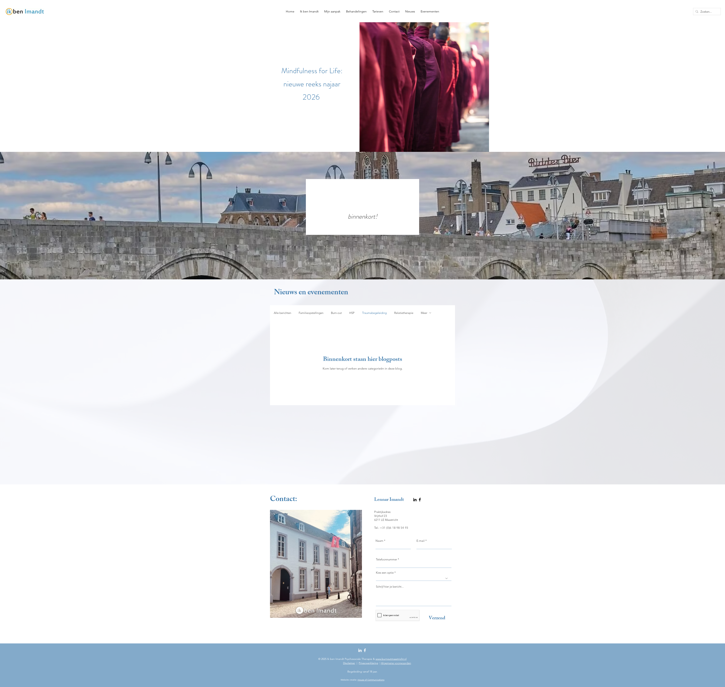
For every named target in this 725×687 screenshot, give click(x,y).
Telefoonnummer (386, 559)
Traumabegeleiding (374, 313)
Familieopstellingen (311, 313)
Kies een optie (385, 572)
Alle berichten (282, 313)
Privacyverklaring (368, 663)
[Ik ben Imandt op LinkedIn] (415, 499)
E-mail (420, 540)
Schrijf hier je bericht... (390, 586)
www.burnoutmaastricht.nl (391, 659)
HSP (352, 313)
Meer (424, 313)
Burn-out (336, 313)
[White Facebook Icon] (364, 650)
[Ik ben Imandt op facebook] (419, 499)
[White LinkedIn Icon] (360, 650)
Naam (379, 540)
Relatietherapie (403, 313)
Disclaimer (349, 663)
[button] (356, 11)
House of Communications (371, 679)
